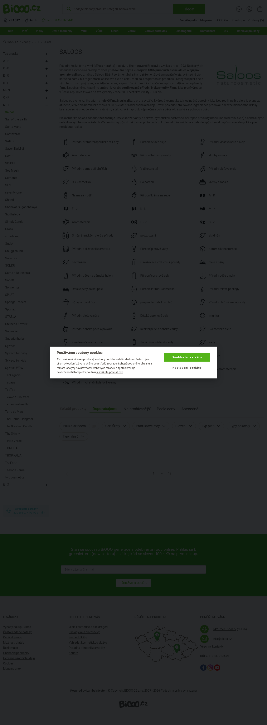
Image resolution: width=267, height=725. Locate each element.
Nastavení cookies (187, 367)
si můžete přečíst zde (109, 372)
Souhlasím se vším (187, 357)
